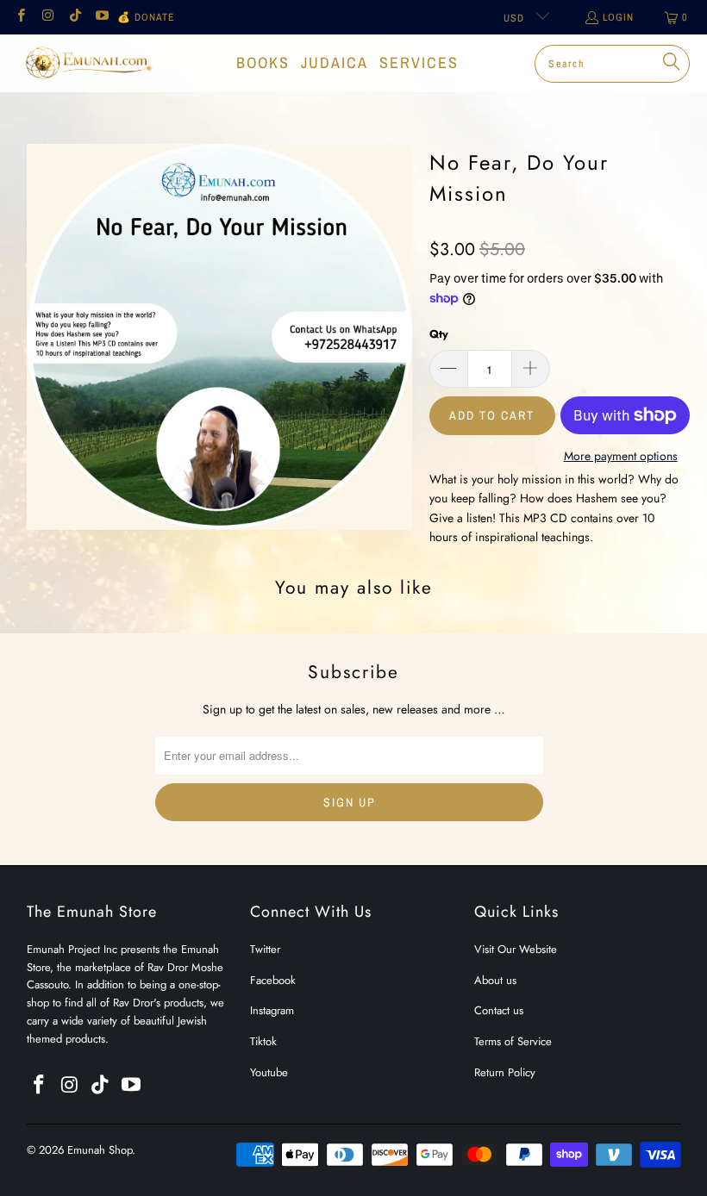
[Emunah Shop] (88, 63)
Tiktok (263, 1041)
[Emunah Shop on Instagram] (47, 17)
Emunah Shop (99, 1150)
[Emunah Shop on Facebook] (20, 17)
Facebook (273, 980)
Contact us (498, 1010)
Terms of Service (513, 1041)
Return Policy (504, 1072)
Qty (438, 334)
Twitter (265, 949)
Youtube (269, 1072)
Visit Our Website (515, 949)
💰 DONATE (146, 17)
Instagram (272, 1010)
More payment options (621, 455)
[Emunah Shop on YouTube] (101, 17)
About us (495, 980)
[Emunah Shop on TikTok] (74, 17)
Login (618, 17)
